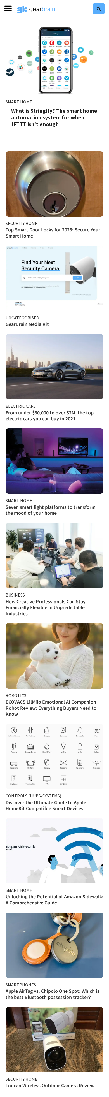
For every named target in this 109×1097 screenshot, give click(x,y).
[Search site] (99, 8)
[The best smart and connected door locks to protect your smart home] (54, 184)
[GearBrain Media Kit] (54, 278)
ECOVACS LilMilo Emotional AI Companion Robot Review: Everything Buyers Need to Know (51, 708)
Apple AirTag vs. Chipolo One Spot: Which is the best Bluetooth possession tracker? (52, 994)
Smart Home (19, 102)
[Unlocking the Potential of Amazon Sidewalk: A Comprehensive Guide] (54, 850)
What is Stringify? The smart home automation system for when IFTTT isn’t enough (54, 117)
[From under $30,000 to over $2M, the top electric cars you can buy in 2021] (54, 366)
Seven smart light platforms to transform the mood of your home (51, 510)
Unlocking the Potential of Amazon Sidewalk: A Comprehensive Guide (54, 899)
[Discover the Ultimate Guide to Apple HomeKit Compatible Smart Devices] (54, 756)
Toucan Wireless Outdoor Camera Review (50, 1085)
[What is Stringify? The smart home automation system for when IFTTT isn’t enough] (54, 59)
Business (15, 595)
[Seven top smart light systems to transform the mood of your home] (54, 461)
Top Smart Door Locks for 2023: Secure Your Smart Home (53, 232)
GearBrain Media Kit (27, 324)
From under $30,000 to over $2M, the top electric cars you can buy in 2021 (50, 415)
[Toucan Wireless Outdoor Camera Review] (54, 1039)
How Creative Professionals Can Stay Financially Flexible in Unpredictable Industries (46, 607)
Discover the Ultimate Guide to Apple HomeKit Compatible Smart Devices (46, 805)
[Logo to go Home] (36, 9)
